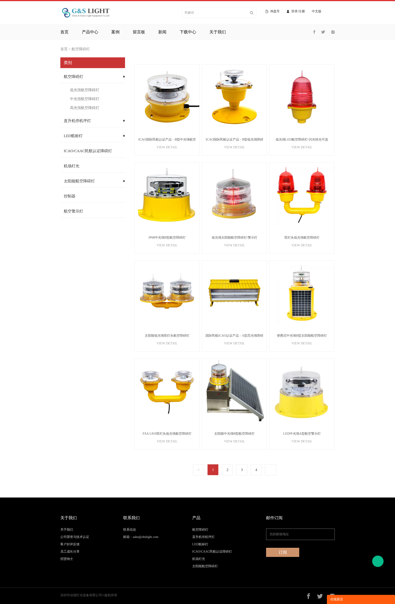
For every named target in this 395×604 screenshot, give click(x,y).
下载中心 (188, 32)
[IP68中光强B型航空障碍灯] (167, 194)
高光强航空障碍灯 (84, 108)
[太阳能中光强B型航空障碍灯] (234, 391)
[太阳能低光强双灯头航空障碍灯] (167, 293)
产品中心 (90, 32)
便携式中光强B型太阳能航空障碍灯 (302, 335)
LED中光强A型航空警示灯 (302, 433)
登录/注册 (298, 11)
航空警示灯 (73, 211)
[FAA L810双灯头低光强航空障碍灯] (167, 391)
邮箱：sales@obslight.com (140, 537)
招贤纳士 (66, 559)
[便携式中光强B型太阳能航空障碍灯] (302, 293)
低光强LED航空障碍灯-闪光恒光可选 (302, 139)
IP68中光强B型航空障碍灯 (167, 237)
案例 (115, 32)
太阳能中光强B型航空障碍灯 (234, 433)
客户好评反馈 (70, 544)
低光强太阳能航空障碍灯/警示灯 (234, 237)
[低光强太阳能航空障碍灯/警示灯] (234, 194)
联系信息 (129, 529)
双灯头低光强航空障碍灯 (302, 237)
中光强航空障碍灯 (84, 99)
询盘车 (275, 11)
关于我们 (217, 32)
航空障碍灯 (81, 49)
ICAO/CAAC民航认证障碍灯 (88, 151)
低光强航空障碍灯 (84, 90)
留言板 (139, 32)
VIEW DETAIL (167, 147)
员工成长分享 (70, 551)
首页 (64, 32)
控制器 (69, 196)
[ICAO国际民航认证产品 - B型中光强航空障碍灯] (167, 96)
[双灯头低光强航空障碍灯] (302, 194)
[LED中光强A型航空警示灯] (302, 391)
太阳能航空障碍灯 (79, 181)
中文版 (316, 11)
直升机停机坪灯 (77, 121)
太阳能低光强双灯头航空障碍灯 (167, 335)
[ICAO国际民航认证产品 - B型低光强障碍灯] (234, 96)
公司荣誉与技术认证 (74, 537)
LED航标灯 (73, 136)
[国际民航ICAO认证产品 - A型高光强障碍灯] (234, 293)
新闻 (162, 32)
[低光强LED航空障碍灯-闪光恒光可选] (302, 96)
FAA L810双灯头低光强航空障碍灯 (167, 433)
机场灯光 (71, 166)
